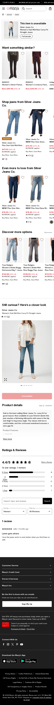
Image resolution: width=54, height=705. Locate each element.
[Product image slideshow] (27, 355)
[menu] (3, 8)
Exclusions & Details (18, 629)
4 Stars (5, 477)
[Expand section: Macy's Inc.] (27, 585)
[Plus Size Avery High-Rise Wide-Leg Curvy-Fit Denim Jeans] (37, 123)
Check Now (30, 629)
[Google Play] (28, 661)
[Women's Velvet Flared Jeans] (13, 65)
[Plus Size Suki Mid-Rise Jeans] (13, 123)
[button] (27, 355)
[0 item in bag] (50, 8)
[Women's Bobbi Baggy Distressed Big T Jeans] (12, 250)
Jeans (17, 14)
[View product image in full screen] (5, 379)
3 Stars (5, 481)
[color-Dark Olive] (51, 222)
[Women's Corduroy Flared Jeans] (37, 65)
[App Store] (9, 661)
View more (7, 439)
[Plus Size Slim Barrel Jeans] (13, 189)
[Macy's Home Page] (13, 8)
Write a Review (46, 462)
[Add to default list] (22, 53)
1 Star (5, 491)
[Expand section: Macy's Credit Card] (27, 572)
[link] (13, 85)
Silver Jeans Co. (27, 27)
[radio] (51, 222)
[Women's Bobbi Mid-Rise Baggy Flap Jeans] (33, 250)
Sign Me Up (27, 604)
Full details (26, 36)
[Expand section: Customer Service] (27, 565)
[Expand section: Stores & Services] (27, 579)
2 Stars (5, 486)
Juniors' (9, 14)
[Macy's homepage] (3, 14)
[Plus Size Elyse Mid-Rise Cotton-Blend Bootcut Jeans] (37, 189)
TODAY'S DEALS (9, 2)
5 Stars (5, 472)
